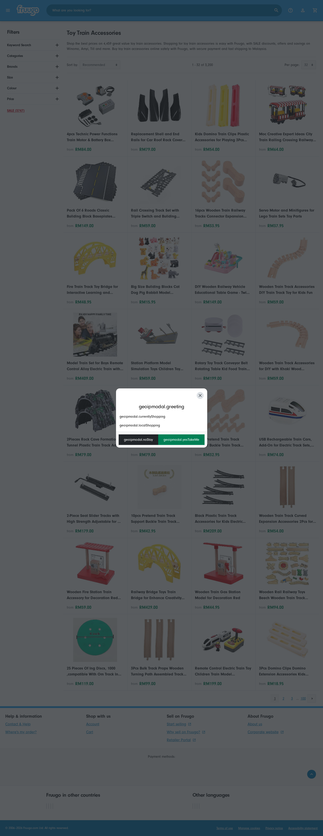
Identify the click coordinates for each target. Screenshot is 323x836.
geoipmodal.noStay (138, 440)
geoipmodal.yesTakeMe (181, 440)
